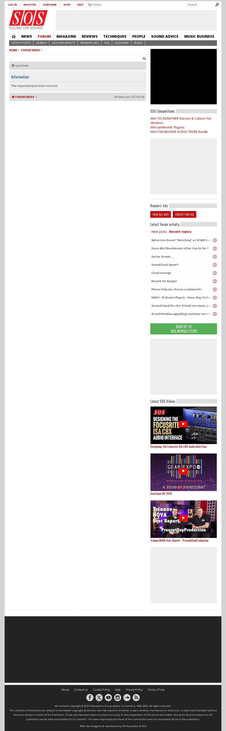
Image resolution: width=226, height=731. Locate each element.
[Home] (28, 18)
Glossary (122, 43)
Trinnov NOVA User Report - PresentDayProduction (179, 540)
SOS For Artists (63, 43)
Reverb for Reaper (164, 281)
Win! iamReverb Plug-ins (167, 127)
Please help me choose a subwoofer (176, 289)
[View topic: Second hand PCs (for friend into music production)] (215, 306)
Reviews (90, 36)
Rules (138, 43)
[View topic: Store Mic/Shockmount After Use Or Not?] (215, 248)
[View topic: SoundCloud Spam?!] (215, 265)
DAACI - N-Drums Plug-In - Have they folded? (182, 297)
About (65, 690)
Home (13, 36)
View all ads (161, 214)
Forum (44, 36)
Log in (12, 4)
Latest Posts (21, 43)
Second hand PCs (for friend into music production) (182, 306)
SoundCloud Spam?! (165, 265)
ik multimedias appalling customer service (181, 314)
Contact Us (81, 690)
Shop (66, 4)
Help (80, 4)
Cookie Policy (101, 690)
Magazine (66, 36)
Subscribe (49, 4)
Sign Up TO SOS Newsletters (184, 329)
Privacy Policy (134, 690)
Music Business (199, 36)
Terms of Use (156, 690)
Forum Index (30, 50)
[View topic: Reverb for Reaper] (215, 281)
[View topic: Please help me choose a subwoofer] (215, 289)
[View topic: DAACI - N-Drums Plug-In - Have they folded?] (215, 298)
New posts (159, 231)
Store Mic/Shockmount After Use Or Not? (180, 248)
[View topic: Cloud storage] (215, 273)
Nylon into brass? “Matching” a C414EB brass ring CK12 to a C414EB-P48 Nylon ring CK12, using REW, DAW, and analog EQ (182, 240)
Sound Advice (165, 36)
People (138, 36)
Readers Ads (90, 43)
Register (30, 4)
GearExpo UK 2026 (161, 493)
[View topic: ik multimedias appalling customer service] (215, 314)
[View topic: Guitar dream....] (215, 257)
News (26, 36)
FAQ (106, 43)
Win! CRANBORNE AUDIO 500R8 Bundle (179, 132)
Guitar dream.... (162, 256)
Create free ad (184, 214)
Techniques (114, 36)
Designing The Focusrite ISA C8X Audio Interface (178, 446)
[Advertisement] (184, 366)
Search (41, 43)
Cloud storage (161, 273)
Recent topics (180, 231)
